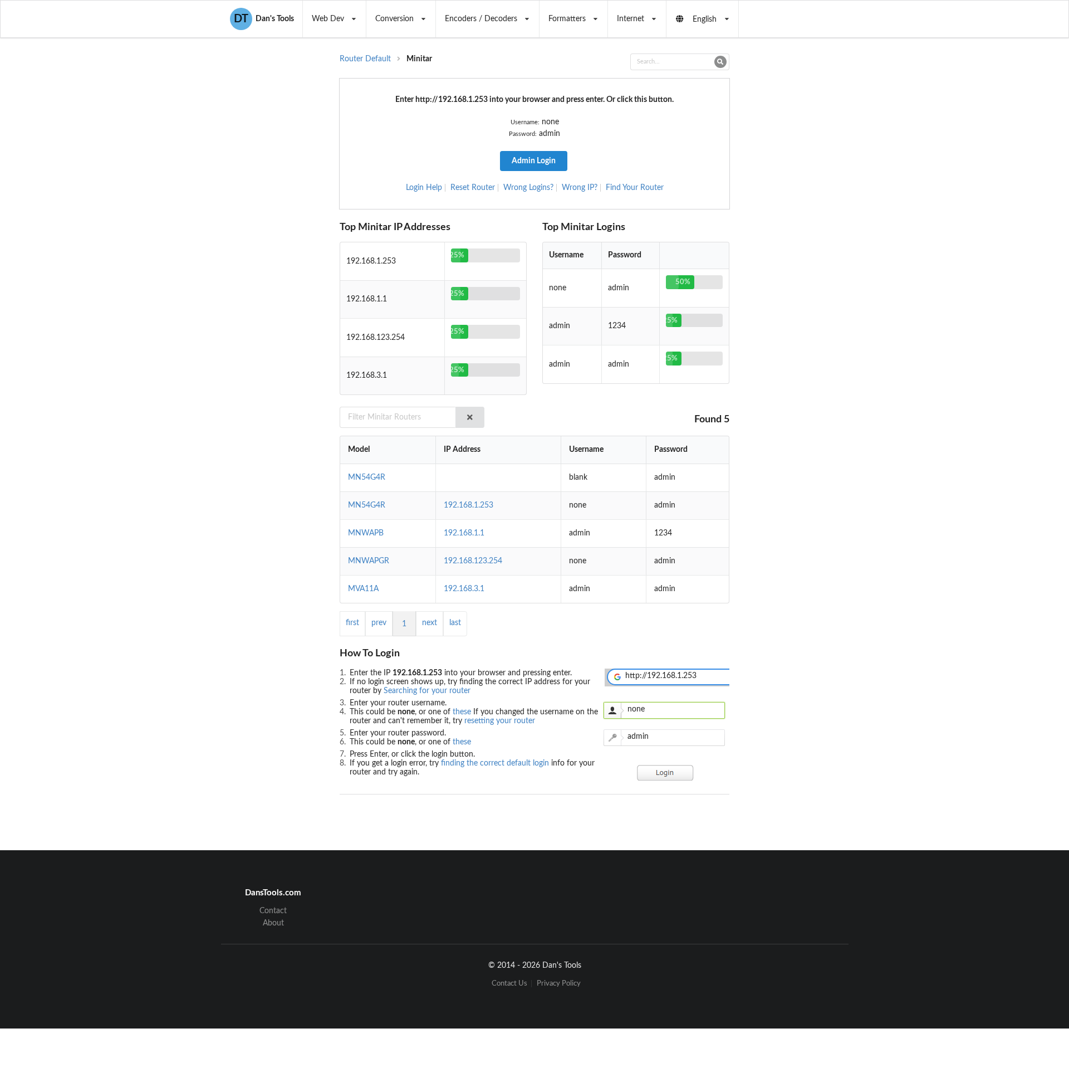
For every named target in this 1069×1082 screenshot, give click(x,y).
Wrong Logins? (528, 188)
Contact (273, 911)
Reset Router (472, 188)
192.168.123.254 (473, 561)
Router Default (365, 59)
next (429, 623)
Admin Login (534, 161)
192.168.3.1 (464, 589)
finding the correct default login (496, 763)
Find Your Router (635, 188)
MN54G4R (366, 477)
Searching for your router (427, 691)
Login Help (424, 188)
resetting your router (499, 721)
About (273, 923)
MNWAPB (366, 533)
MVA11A (363, 589)
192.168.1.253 (468, 505)
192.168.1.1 (464, 533)
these (463, 712)
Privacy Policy (559, 983)
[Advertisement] (820, 237)
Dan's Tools (264, 19)
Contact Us (509, 983)
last (455, 623)
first (352, 623)
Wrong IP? (579, 188)
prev (378, 623)
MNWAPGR (368, 561)
